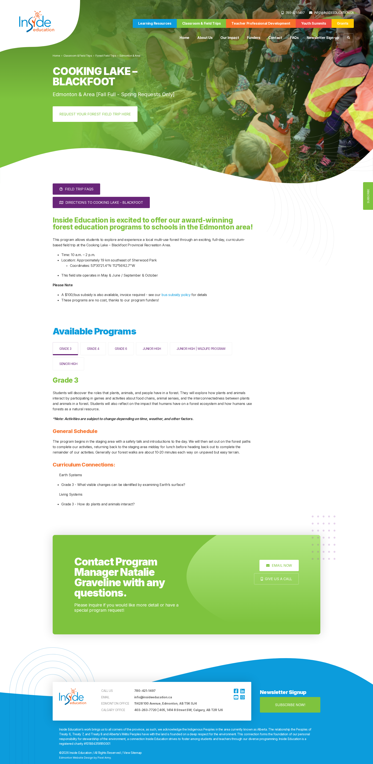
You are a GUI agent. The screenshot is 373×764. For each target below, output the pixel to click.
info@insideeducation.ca (334, 12)
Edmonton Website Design (76, 757)
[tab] (65, 348)
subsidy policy (179, 295)
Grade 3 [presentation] (65, 348)
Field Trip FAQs (79, 189)
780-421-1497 (295, 12)
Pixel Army (104, 757)
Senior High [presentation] (68, 364)
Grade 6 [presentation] (121, 348)
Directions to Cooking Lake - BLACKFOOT (104, 202)
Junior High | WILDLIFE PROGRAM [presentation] (201, 348)
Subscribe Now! (290, 705)
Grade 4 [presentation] (93, 348)
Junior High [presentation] (152, 348)
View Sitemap (132, 752)
